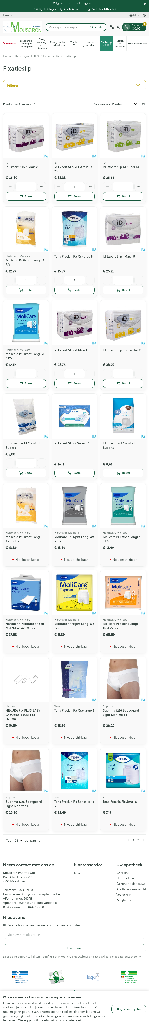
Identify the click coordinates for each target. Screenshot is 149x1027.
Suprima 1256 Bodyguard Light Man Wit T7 (24, 803)
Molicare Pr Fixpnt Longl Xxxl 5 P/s (23, 538)
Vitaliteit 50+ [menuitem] (75, 44)
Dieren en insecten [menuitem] (120, 43)
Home (7, 56)
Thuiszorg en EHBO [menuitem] (107, 44)
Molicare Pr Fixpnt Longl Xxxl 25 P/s (120, 625)
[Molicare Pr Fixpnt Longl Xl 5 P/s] (123, 505)
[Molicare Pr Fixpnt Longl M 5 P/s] (26, 322)
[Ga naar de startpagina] (22, 27)
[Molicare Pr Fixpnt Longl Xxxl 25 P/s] (123, 592)
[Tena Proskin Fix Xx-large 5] (74, 229)
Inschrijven (74, 948)
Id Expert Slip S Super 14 (71, 443)
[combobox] (66, 27)
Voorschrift (123, 894)
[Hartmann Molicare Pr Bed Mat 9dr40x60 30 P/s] (26, 592)
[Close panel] (145, 4)
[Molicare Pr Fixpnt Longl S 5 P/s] (74, 592)
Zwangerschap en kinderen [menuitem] (59, 44)
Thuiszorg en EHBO (27, 56)
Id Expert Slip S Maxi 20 (22, 166)
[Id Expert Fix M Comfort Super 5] (26, 416)
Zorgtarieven (125, 900)
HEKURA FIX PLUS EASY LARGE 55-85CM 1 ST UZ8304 (23, 714)
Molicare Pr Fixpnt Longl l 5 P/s (25, 262)
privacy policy (132, 957)
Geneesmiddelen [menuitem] (138, 44)
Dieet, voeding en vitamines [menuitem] (42, 44)
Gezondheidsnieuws (130, 883)
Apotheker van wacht (131, 889)
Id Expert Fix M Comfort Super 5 (23, 445)
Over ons (122, 873)
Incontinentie (51, 56)
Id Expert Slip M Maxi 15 (71, 350)
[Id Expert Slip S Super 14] (74, 416)
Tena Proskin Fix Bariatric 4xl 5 (74, 803)
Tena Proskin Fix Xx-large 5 (73, 256)
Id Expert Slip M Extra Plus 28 (73, 168)
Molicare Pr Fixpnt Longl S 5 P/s (74, 625)
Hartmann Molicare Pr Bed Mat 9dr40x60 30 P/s (25, 625)
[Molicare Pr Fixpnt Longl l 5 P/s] (26, 229)
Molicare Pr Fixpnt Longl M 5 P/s (25, 355)
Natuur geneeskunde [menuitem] (91, 44)
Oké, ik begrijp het (128, 1009)
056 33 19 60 (25, 889)
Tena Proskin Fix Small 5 (120, 801)
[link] (129, 839)
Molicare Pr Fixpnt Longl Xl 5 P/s (122, 538)
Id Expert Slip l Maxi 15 (119, 256)
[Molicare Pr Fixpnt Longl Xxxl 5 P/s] (26, 505)
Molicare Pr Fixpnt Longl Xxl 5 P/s (74, 538)
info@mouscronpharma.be (41, 894)
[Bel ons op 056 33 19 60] (112, 27)
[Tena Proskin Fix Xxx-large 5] (74, 679)
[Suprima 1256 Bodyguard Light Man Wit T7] (26, 770)
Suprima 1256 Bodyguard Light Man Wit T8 (121, 712)
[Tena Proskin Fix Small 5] (123, 770)
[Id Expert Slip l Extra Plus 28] (123, 322)
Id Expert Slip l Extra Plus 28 (122, 350)
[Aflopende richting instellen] (143, 104)
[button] (74, 85)
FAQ (77, 873)
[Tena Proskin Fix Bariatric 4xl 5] (74, 770)
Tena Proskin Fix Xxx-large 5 (74, 710)
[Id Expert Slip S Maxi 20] (26, 136)
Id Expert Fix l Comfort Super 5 (119, 445)
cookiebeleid (74, 1020)
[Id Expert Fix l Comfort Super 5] (123, 416)
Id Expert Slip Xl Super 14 (121, 166)
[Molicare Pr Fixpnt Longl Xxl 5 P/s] (74, 505)
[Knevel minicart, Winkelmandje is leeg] (126, 27)
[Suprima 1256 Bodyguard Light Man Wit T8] (123, 679)
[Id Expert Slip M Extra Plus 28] (74, 136)
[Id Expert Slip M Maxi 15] (74, 322)
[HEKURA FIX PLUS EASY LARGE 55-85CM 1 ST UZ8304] (26, 679)
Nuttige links (125, 878)
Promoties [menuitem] (11, 43)
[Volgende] (143, 839)
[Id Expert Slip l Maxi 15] (123, 229)
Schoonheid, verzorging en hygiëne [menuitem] (27, 43)
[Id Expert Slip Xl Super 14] (123, 136)
